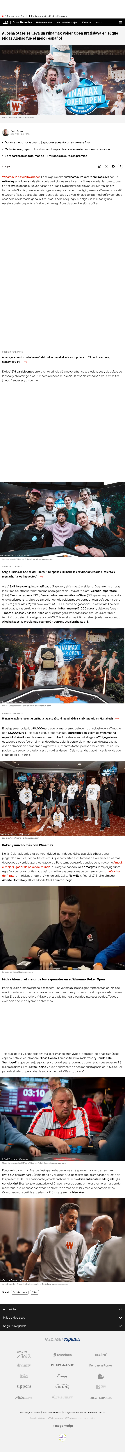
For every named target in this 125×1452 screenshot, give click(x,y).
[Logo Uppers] (24, 1387)
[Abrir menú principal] (120, 22)
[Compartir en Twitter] (106, 166)
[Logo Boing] (24, 1376)
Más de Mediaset (14, 1317)
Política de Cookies (96, 1412)
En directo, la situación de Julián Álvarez (49, 16)
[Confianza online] (62, 1440)
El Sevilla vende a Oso (15, 16)
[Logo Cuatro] (101, 1355)
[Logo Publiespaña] (62, 1397)
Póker (34, 1292)
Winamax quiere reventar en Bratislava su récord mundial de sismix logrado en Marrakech (57, 718)
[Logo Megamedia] (64, 1425)
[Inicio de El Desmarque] (5, 22)
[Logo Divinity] (24, 1365)
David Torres (17, 131)
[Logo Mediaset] (62, 1341)
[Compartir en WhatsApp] (99, 166)
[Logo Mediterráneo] (101, 1397)
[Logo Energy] (62, 1376)
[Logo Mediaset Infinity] (24, 1355)
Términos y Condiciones (30, 1412)
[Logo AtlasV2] (24, 1397)
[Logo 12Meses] (101, 1387)
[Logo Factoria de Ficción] (101, 1365)
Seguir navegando (15, 1326)
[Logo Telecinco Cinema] (62, 1387)
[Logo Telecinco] (62, 1355)
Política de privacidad (52, 1412)
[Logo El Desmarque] (62, 1365)
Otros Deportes (22, 22)
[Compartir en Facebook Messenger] (113, 166)
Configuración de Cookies (74, 1412)
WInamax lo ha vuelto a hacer (21, 177)
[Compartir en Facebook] (120, 166)
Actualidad (10, 1309)
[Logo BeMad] (101, 1376)
